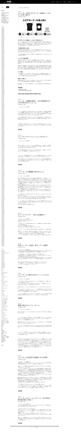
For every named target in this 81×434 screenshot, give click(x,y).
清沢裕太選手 (3, 338)
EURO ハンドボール (3, 273)
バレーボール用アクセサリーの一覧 (41, 83)
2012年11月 (2, 210)
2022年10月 (2, 79)
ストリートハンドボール (4, 285)
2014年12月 (2, 183)
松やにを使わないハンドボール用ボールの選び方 (5, 19)
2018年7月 (2, 137)
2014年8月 (2, 188)
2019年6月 (2, 124)
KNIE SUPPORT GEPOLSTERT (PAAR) (25, 90)
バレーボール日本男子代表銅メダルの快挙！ (33, 357)
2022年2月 (2, 88)
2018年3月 (2, 141)
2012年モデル (3, 251)
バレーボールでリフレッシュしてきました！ (33, 136)
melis (25, 16)
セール (2, 286)
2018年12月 (2, 131)
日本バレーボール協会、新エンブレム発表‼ (33, 245)
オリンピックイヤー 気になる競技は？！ (32, 215)
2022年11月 (2, 78)
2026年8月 (2, 27)
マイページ (60, 1)
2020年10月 (2, 106)
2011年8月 (2, 227)
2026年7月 (2, 28)
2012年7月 (2, 215)
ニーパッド (31, 93)
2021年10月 (2, 93)
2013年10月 (2, 199)
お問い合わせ (69, 1)
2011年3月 (2, 232)
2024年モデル (3, 265)
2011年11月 (2, 224)
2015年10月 (2, 174)
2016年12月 (2, 158)
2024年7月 (2, 55)
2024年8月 (2, 54)
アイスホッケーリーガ (4, 276)
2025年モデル (3, 266)
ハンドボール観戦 (3, 303)
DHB (2, 268)
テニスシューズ (3, 290)
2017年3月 (2, 155)
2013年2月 (2, 207)
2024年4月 (2, 59)
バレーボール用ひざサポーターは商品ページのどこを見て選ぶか (34, 14)
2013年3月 (2, 206)
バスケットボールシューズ (4, 305)
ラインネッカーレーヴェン (4, 318)
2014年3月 (2, 193)
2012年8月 (2, 214)
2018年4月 (2, 140)
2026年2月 (2, 34)
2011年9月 (2, 226)
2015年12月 (2, 172)
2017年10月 (2, 147)
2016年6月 (2, 165)
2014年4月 (2, 192)
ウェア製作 (56, 1)
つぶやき (2, 275)
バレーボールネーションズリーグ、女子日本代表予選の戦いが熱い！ (34, 399)
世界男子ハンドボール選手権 (5, 322)
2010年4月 (2, 244)
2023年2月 (2, 75)
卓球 (2, 328)
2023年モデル (3, 264)
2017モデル (2, 257)
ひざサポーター (27, 93)
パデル (2, 311)
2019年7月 (2, 123)
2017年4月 (2, 154)
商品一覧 (53, 1)
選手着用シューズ (3, 340)
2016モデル (2, 256)
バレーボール (19, 11)
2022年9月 (2, 80)
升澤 (2, 327)
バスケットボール (3, 304)
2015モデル (2, 255)
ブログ (73, 1)
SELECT (23, 93)
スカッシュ (2, 284)
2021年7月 (2, 96)
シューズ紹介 (3, 283)
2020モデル (2, 260)
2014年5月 (2, 191)
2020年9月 (2, 107)
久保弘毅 (2, 323)
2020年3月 (2, 114)
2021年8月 (2, 95)
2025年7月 (2, 42)
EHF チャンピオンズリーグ (4, 272)
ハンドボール (3, 294)
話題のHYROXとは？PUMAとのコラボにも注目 (5, 15)
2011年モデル (3, 250)
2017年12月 (2, 145)
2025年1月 (2, 49)
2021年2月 (2, 102)
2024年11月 (2, 51)
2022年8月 (2, 81)
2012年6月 (2, 216)
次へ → (37, 427)
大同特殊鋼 (2, 330)
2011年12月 (2, 223)
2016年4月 (2, 167)
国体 (2, 329)
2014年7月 (2, 189)
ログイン (2, 345)
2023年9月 (2, 67)
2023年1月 (2, 76)
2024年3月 (2, 60)
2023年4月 (2, 72)
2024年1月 (2, 62)
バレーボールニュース (4, 310)
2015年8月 (2, 176)
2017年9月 (2, 148)
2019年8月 (2, 122)
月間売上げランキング (4, 332)
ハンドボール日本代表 (4, 302)
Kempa (22, 45)
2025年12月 (2, 36)
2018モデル (2, 258)
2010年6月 (2, 242)
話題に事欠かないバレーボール (29, 305)
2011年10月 (2, 225)
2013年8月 (2, 201)
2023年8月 (2, 68)
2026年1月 (2, 35)
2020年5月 (2, 112)
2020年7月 (2, 110)
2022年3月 (2, 87)
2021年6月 (2, 97)
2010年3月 (2, 245)
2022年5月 (2, 85)
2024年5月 (2, 58)
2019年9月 (2, 121)
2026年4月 (2, 32)
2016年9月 (2, 162)
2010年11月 (2, 236)
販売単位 (39, 93)
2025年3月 (2, 46)
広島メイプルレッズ (3, 331)
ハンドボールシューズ (4, 297)
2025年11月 (2, 37)
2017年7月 (2, 150)
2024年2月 (2, 61)
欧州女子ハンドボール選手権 (5, 336)
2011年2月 (2, 233)
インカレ (2, 278)
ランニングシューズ (3, 319)
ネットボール (3, 293)
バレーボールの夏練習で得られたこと (31, 172)
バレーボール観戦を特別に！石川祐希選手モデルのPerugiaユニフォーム (34, 102)
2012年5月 (2, 217)
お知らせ (2, 274)
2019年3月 (2, 128)
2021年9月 (2, 94)
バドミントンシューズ (4, 306)
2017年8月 (2, 149)
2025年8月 (2, 41)
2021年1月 (2, 103)
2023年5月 (2, 71)
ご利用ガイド (65, 1)
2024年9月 (2, 53)
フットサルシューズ (3, 314)
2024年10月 (2, 52)
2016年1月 (2, 171)
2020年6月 (2, 111)
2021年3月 (2, 101)
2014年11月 (2, 184)
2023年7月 (2, 69)
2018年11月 (2, 132)
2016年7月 (2, 164)
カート (76, 1)
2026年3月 (2, 33)
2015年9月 (2, 175)
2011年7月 (2, 228)
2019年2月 (2, 129)
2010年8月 (2, 240)
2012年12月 (2, 209)
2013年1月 (2, 208)
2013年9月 (2, 200)
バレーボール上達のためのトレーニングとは (33, 275)
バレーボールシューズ (4, 309)
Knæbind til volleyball (23, 89)
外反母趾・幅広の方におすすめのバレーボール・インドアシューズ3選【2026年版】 (5, 22)
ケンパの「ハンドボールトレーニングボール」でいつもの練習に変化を (5, 13)
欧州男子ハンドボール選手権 (5, 337)
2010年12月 (2, 235)
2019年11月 (2, 119)
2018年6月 (2, 138)
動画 (2, 326)
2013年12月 (2, 197)
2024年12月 (2, 50)
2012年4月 (2, 218)
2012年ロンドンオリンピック (5, 252)
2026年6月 (2, 29)
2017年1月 (2, 157)
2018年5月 (2, 139)
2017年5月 (2, 153)
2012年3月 (2, 219)
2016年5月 (2, 166)
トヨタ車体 (2, 291)
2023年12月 (2, 63)
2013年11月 (2, 198)
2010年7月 (2, 241)
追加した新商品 (3, 339)
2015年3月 (2, 180)
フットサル (2, 313)
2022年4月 (2, 86)
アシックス (2, 277)
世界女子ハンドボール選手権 (5, 321)
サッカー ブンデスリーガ (4, 281)
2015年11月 (2, 173)
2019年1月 (2, 130)
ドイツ (2, 292)
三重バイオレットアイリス (4, 320)
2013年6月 (2, 202)
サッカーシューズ (3, 282)
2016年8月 (2, 163)
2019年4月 (2, 127)
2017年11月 (2, 146)
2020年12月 (2, 104)
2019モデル (2, 259)
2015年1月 (2, 182)
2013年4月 (2, 205)
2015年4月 (2, 179)
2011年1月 (2, 234)
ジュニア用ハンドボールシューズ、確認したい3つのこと (5, 17)
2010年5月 (2, 243)
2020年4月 (2, 113)
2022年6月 (2, 84)
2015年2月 (2, 181)
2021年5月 (2, 98)
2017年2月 (2, 156)
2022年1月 (2, 89)
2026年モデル (3, 267)
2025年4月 (2, 45)
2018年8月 (2, 136)
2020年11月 (2, 105)
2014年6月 (2, 190)
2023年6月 (2, 70)
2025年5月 (2, 44)
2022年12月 (2, 77)
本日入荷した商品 (3, 335)
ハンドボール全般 (3, 301)
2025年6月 (2, 43)
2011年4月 (2, 231)
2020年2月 (2, 115)
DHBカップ (2, 269)
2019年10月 (2, 120)
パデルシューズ (3, 312)
